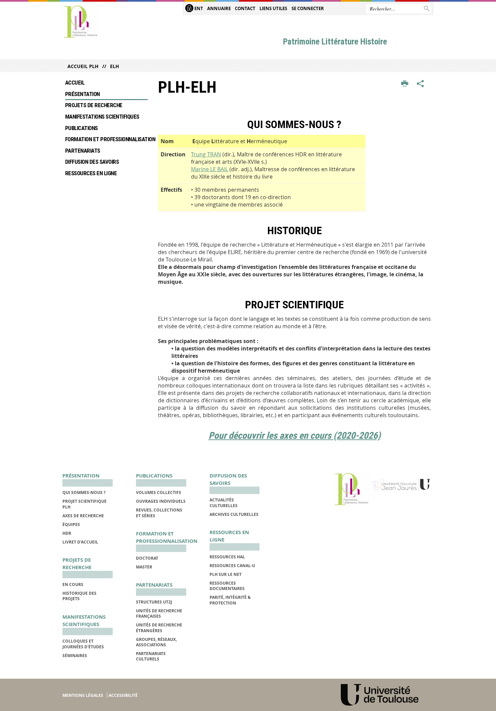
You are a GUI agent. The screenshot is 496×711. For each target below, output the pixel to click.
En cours (72, 584)
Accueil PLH (83, 66)
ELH (114, 66)
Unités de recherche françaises (159, 613)
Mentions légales (82, 695)
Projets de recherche (93, 105)
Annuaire (219, 8)
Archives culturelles (234, 514)
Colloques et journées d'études (83, 643)
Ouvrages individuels (161, 501)
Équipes (71, 524)
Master (144, 567)
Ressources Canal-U (232, 565)
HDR (66, 533)
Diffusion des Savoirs (92, 161)
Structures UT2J (154, 602)
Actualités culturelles (224, 502)
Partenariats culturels (151, 656)
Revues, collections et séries (159, 512)
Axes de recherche (83, 516)
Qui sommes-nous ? (84, 492)
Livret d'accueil (80, 542)
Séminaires (74, 655)
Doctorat (147, 558)
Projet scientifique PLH (84, 503)
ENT (198, 8)
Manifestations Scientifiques (102, 116)
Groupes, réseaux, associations (156, 642)
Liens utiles (273, 8)
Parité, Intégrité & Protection (230, 600)
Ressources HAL (227, 557)
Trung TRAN (206, 154)
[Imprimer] (404, 84)
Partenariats (82, 150)
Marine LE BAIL (209, 169)
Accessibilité (123, 695)
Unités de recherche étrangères (159, 627)
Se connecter (308, 8)
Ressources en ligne (91, 173)
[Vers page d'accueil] (80, 21)
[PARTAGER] (420, 84)
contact (245, 8)
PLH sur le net (226, 574)
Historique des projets (79, 595)
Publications (81, 128)
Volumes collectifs (158, 492)
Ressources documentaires (227, 585)
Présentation (82, 94)
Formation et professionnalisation (106, 139)
